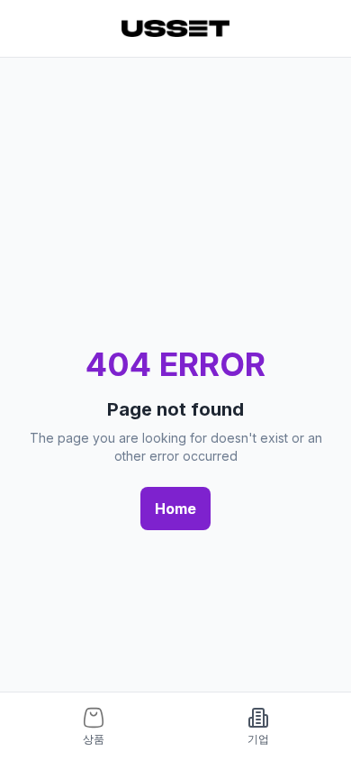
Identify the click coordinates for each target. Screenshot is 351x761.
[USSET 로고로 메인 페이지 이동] (176, 28)
